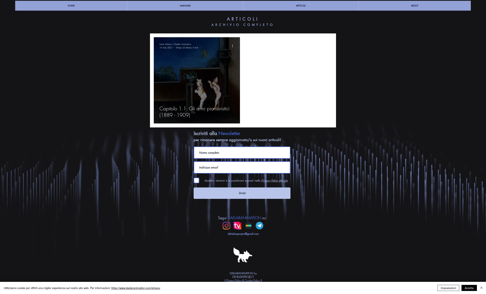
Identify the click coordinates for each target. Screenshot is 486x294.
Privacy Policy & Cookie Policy (243, 280)
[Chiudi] (481, 288)
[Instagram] (226, 225)
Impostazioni (448, 288)
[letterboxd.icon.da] (248, 225)
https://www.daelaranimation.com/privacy (135, 288)
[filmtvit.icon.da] (237, 225)
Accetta (469, 288)
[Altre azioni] (233, 45)
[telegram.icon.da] (259, 225)
